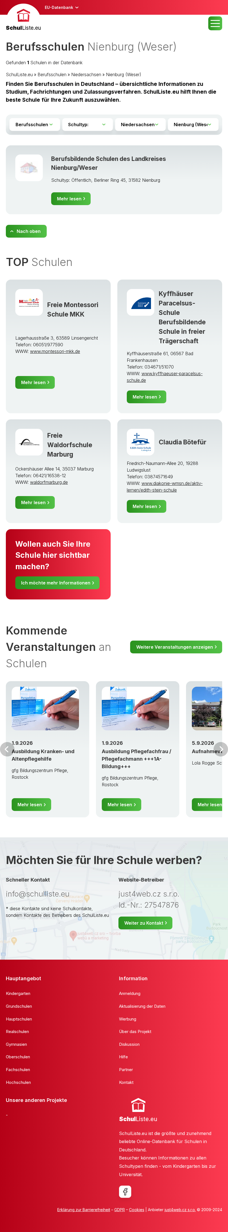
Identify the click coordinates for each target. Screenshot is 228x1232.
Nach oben (29, 231)
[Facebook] (125, 1192)
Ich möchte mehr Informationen (55, 583)
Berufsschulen (52, 74)
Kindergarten (18, 993)
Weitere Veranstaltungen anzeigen (174, 647)
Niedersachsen (86, 74)
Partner (126, 1069)
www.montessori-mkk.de (55, 351)
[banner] (23, 18)
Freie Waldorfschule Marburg (69, 445)
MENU (215, 23)
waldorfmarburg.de (49, 482)
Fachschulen (18, 1069)
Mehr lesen (69, 198)
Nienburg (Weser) (123, 74)
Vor (7, 749)
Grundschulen (19, 1006)
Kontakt (126, 1082)
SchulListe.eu (19, 74)
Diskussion (129, 1044)
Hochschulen (18, 1082)
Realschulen (17, 1031)
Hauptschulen (19, 1019)
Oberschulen (18, 1056)
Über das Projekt (135, 1031)
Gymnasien (16, 1044)
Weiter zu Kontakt (143, 923)
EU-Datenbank (59, 7)
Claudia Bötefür (182, 442)
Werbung (127, 1019)
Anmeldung (129, 993)
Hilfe (123, 1056)
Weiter (221, 749)
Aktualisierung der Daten (142, 1006)
